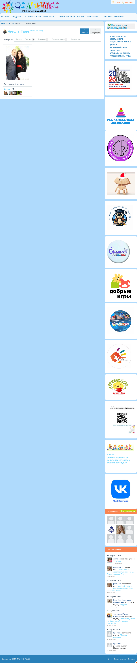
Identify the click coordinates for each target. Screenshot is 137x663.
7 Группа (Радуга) (120, 636)
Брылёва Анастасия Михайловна (122, 601)
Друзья (7, 89)
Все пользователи (128, 511)
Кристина (117, 633)
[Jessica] (129, 542)
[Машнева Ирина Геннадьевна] (6, 93)
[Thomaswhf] (129, 524)
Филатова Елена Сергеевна (120, 615)
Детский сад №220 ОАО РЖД (13, 659)
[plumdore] (120, 533)
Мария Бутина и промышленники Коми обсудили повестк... (120, 588)
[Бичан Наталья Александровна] (11, 93)
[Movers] (111, 533)
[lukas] (120, 524)
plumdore (117, 567)
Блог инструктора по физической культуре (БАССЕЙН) (121, 621)
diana (115, 559)
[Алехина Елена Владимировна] (15, 93)
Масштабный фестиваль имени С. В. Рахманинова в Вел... (120, 571)
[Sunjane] (120, 542)
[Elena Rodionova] (19, 93)
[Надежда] (111, 542)
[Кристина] (111, 524)
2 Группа (123, 605)
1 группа (117, 561)
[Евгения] (129, 533)
